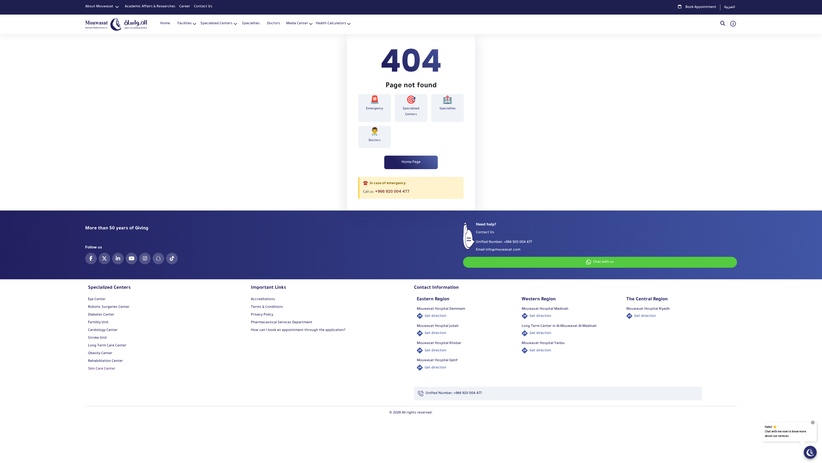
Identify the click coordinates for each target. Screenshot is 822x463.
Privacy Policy (262, 315)
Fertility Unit (98, 323)
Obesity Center (100, 353)
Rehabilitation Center (105, 361)
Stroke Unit (97, 338)
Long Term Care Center (107, 346)
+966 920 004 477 (392, 191)
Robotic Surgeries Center (109, 307)
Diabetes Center (101, 315)
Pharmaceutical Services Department (281, 323)
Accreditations (263, 299)
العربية (729, 7)
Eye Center (97, 299)
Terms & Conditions (267, 307)
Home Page (411, 162)
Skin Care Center (101, 369)
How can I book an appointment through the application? (298, 330)
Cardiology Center (103, 330)
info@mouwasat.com (502, 250)
